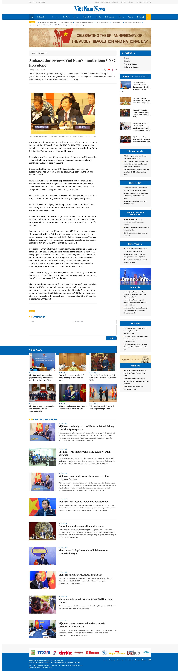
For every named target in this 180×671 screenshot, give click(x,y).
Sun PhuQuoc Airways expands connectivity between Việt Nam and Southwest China (135, 302)
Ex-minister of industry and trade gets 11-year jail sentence (85, 453)
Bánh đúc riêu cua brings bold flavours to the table (133, 388)
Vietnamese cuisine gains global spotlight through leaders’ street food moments (136, 381)
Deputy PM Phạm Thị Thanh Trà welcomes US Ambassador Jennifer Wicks (102, 377)
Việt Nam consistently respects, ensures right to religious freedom (84, 477)
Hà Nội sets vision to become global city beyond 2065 (135, 261)
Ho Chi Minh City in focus (133, 22)
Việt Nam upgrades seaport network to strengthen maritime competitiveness (136, 330)
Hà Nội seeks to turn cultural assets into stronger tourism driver (135, 250)
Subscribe (127, 61)
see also (36, 349)
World (130, 17)
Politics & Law (42, 17)
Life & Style (87, 17)
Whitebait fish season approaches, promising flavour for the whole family (135, 373)
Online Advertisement (131, 67)
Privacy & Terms (140, 660)
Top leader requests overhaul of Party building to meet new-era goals (71, 377)
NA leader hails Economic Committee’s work (82, 525)
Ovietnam (131, 2)
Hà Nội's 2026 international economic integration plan (136, 228)
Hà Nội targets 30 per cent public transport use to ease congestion (134, 255)
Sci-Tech (66, 17)
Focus (32, 22)
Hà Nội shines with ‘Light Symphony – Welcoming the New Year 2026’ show (136, 195)
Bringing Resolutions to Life (48, 22)
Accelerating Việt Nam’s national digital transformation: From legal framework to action (141, 126)
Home (33, 53)
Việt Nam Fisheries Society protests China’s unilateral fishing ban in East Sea (136, 346)
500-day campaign (61, 25)
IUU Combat (47, 25)
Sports (98, 17)
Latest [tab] (126, 76)
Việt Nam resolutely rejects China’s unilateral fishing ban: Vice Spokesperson (86, 428)
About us (120, 660)
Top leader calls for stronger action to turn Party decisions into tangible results (136, 171)
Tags (32, 311)
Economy (55, 17)
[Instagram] (112, 70)
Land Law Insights (103, 22)
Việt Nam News (90, 9)
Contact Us (147, 2)
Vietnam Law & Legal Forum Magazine (107, 2)
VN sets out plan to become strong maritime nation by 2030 (135, 157)
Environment (109, 17)
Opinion (121, 17)
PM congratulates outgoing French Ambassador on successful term (72, 407)
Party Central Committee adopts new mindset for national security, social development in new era (136, 163)
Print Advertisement (130, 64)
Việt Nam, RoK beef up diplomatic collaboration (84, 501)
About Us (139, 2)
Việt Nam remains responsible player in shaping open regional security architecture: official (41, 377)
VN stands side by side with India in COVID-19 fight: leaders (86, 600)
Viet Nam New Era (66, 22)
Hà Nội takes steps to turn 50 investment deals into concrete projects (134, 221)
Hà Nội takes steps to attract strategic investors (136, 234)
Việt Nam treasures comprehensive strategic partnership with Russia (82, 625)
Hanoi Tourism (117, 22)
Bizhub (123, 2)
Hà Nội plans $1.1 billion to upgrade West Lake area (135, 202)
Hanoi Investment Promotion (84, 22)
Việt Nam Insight (34, 25)
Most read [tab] (142, 76)
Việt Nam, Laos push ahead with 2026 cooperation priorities (101, 407)
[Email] (116, 69)
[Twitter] (105, 70)
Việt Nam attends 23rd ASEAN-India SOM (80, 574)
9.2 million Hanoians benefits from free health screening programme (135, 189)
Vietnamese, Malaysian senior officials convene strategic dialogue (83, 552)
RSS (149, 660)
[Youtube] (109, 70)
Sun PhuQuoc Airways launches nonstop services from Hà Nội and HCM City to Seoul (135, 294)
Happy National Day (77, 25)
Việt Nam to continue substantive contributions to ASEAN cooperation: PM (42, 408)
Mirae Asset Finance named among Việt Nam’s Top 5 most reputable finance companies (135, 310)
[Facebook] (101, 70)
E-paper (127, 53)
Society (76, 17)
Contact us (129, 660)
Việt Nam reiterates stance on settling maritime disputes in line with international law (136, 338)
